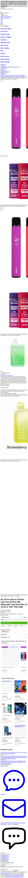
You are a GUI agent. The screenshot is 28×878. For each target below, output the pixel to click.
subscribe (3, 865)
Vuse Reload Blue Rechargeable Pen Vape (7, 738)
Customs (13, 757)
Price (15, 756)
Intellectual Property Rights (9, 758)
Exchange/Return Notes (5, 637)
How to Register (4, 756)
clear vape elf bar (20, 752)
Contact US (3, 766)
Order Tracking (19, 757)
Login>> (5, 671)
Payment (5, 757)
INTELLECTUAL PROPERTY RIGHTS (14, 876)
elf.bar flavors (13, 752)
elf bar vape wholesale (10, 753)
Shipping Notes (4, 634)
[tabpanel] (14, 495)
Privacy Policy (4, 762)
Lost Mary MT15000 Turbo (6, 715)
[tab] (14, 393)
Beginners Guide (21, 761)
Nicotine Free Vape (5, 693)
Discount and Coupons (22, 756)
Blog (10, 761)
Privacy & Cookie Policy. (6, 873)
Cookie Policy (20, 762)
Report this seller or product (6, 375)
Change (25, 617)
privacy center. (20, 874)
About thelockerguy (5, 761)
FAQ (7, 766)
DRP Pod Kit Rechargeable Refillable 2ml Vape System (19, 716)
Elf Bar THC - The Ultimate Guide (7, 667)
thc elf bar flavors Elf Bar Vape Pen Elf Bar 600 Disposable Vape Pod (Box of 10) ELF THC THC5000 (13, 76)
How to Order (11, 756)
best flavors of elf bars (5, 752)
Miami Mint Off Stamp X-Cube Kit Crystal (20, 738)
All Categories (8, 763)
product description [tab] (5, 392)
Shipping (9, 757)
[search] (1, 11)
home (2, 75)
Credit (2, 757)
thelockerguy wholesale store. (13, 875)
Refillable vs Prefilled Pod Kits (20, 693)
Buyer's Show (15, 761)
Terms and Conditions (12, 762)
